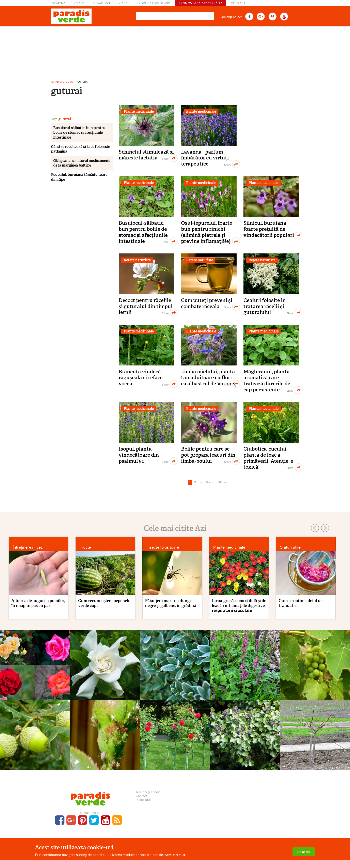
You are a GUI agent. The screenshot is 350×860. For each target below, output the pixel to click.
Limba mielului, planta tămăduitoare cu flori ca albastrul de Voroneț (208, 377)
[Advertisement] (175, 51)
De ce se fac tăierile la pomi (315, 737)
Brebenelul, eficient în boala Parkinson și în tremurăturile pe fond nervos (245, 676)
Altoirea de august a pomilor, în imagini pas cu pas (38, 603)
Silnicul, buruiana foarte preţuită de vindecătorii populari (268, 229)
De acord (303, 852)
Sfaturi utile (290, 547)
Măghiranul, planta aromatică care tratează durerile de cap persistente (266, 380)
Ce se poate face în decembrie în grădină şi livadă (175, 673)
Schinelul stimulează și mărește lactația (146, 154)
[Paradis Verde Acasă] (71, 16)
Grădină (59, 3)
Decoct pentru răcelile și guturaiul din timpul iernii (146, 306)
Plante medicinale (139, 111)
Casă (123, 3)
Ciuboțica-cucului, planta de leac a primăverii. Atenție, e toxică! (268, 457)
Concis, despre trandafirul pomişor (175, 740)
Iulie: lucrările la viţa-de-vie (315, 670)
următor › (206, 482)
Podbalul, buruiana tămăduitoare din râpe (79, 177)
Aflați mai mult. (175, 855)
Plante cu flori (105, 660)
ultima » (222, 482)
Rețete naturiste (137, 260)
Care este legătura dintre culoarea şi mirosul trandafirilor (34, 673)
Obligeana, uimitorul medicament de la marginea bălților (81, 163)
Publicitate (143, 800)
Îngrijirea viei (315, 660)
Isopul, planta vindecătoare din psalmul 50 (139, 454)
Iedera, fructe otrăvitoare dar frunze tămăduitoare (245, 740)
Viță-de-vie (102, 3)
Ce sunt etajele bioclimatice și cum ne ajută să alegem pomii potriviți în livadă (35, 746)
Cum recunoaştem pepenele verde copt (104, 603)
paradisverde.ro (62, 81)
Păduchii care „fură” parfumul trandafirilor (105, 740)
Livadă (79, 3)
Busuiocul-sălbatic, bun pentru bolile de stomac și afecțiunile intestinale (143, 232)
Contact (238, 3)
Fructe (85, 547)
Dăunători (105, 731)
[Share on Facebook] (165, 158)
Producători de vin (153, 3)
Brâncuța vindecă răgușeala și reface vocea (141, 377)
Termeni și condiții (148, 792)
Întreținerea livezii (29, 547)
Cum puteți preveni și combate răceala (206, 303)
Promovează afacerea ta (201, 3)
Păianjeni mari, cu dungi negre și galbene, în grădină (170, 603)
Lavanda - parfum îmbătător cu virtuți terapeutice (205, 157)
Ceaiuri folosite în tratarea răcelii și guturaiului (264, 306)
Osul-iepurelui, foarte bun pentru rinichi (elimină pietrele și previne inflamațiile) (206, 232)
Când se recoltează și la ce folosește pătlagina (80, 149)
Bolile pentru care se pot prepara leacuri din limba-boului (208, 454)
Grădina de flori (35, 660)
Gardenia (105, 667)
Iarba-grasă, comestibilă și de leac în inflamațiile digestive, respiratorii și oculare (239, 605)
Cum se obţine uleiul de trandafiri (300, 603)
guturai (82, 81)
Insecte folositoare (162, 547)
